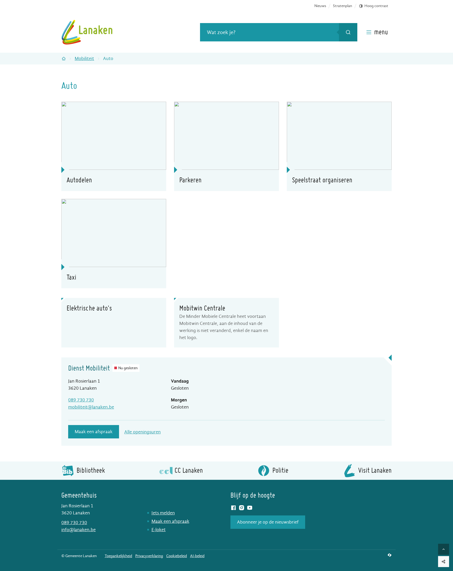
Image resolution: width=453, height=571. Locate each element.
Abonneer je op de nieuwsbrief (268, 522)
